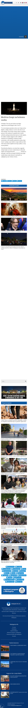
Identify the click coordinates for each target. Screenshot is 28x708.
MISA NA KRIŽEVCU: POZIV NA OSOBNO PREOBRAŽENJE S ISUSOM (10, 561)
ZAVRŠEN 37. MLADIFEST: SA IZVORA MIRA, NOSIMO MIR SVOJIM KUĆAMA (14, 544)
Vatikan (9, 577)
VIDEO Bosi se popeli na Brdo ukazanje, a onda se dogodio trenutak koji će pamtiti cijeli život (13, 420)
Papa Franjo (20, 573)
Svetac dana (13, 575)
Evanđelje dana (6, 569)
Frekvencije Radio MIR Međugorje (14, 634)
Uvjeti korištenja (14, 630)
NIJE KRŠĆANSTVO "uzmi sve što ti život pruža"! (18, 693)
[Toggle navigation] (25, 36)
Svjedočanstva (22, 575)
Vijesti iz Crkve (17, 577)
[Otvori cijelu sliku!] (14, 108)
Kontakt (14, 636)
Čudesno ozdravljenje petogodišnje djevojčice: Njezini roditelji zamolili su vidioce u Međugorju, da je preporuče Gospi (13, 248)
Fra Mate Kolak (16, 569)
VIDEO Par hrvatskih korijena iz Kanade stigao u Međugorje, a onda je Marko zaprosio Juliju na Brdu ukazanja (13, 527)
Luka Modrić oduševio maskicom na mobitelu (10, 231)
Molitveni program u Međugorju (14, 632)
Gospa (4, 181)
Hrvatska (15, 571)
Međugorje (22, 571)
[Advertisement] (14, 20)
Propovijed (5, 575)
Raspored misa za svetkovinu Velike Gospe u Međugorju (11, 509)
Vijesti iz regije (20, 579)
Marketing (14, 629)
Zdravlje (19, 181)
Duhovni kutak (11, 566)
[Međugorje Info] (7, 2)
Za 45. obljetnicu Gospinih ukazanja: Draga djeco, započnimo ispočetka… (17, 654)
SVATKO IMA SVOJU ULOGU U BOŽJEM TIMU (18, 662)
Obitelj (13, 573)
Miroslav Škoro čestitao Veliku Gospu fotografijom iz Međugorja (13, 456)
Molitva (9, 181)
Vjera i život (19, 581)
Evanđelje (19, 566)
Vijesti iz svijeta (10, 581)
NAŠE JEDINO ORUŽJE (15, 684)
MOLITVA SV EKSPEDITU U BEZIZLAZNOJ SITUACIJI (12, 216)
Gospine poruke (7, 571)
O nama (14, 627)
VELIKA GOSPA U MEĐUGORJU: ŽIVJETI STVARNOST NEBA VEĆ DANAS (13, 439)
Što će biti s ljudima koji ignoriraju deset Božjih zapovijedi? (18, 676)
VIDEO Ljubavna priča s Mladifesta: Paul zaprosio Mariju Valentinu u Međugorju (13, 474)
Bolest (14, 181)
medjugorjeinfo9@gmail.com (16, 705)
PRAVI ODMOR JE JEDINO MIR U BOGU (9, 201)
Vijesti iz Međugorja (9, 579)
